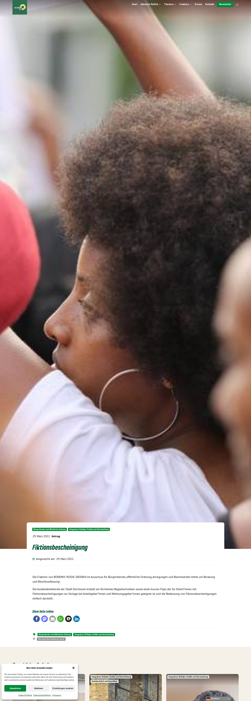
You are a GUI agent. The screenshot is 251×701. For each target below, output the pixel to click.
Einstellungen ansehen (62, 688)
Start (135, 4)
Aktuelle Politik (149, 4)
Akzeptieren (15, 688)
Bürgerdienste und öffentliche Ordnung (49, 529)
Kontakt (209, 4)
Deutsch (214, 698)
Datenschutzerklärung (42, 695)
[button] (73, 667)
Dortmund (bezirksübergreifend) (51, 639)
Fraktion (184, 4)
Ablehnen (38, 688)
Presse (198, 4)
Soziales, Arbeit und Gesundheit (104, 681)
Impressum (56, 695)
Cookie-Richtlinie (25, 695)
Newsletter (225, 4)
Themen (168, 4)
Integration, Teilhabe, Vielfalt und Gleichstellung (89, 529)
